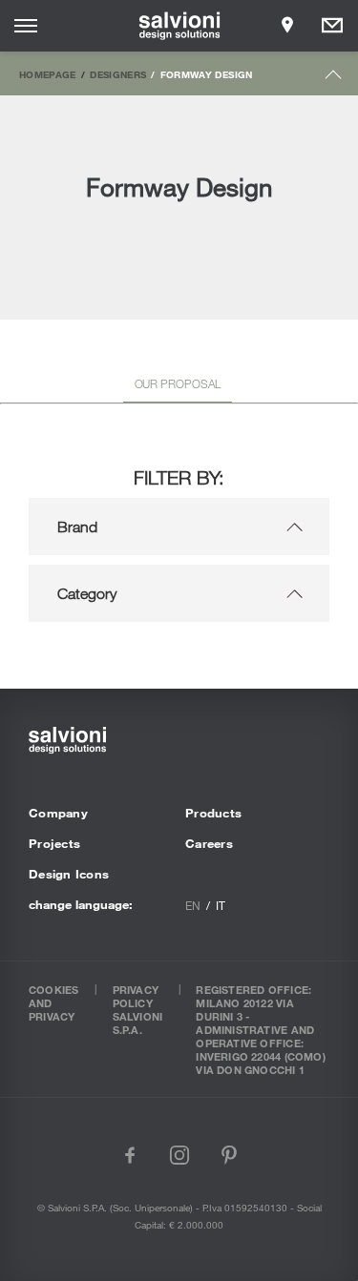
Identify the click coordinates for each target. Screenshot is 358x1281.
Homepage (47, 74)
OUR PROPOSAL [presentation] (178, 383)
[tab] (178, 387)
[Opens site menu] (26, 26)
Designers (118, 74)
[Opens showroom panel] (287, 26)
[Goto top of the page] (334, 79)
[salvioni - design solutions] (179, 25)
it (220, 905)
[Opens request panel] (332, 26)
